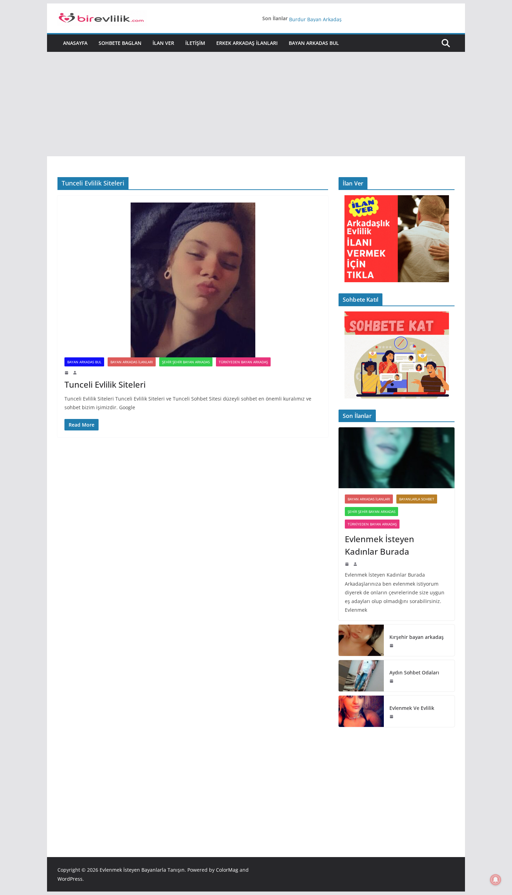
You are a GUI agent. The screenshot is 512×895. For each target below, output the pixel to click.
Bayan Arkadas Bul (314, 43)
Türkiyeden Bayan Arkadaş (243, 361)
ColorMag (227, 869)
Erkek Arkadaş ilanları (247, 43)
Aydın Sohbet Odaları (414, 672)
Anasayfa (75, 43)
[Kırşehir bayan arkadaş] (361, 640)
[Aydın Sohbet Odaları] (361, 675)
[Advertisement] (256, 104)
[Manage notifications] (495, 879)
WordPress (70, 879)
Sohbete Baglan (120, 43)
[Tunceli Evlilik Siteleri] (192, 280)
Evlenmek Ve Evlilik (311, 18)
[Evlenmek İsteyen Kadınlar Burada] (397, 457)
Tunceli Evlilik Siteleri (105, 384)
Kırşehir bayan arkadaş (416, 637)
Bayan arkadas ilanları (131, 361)
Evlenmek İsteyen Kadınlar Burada (379, 545)
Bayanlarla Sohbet (416, 499)
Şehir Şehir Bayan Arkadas (186, 361)
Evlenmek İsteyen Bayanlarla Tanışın (142, 869)
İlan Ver (163, 43)
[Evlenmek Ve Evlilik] (361, 711)
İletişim (195, 43)
